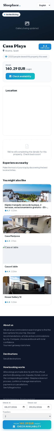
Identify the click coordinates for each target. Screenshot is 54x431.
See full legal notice (12, 387)
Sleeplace (11, 5)
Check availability (21, 76)
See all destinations (12, 358)
